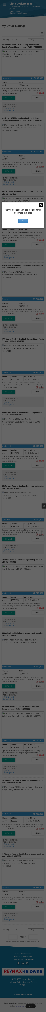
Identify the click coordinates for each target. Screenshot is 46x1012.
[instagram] (27, 963)
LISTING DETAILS (8, 98)
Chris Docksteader (20, 4)
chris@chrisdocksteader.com (20, 13)
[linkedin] (23, 963)
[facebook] (19, 963)
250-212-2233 (14, 11)
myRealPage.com (26, 995)
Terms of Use (20, 1006)
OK (30, 1006)
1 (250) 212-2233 (8, 108)
